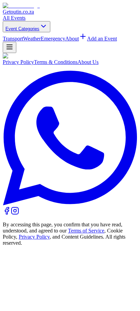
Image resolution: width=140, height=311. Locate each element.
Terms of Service (86, 231)
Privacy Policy (18, 62)
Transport (13, 38)
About (72, 38)
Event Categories (22, 28)
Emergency (53, 38)
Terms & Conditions (55, 62)
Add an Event (102, 38)
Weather (32, 38)
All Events (14, 18)
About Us (88, 62)
